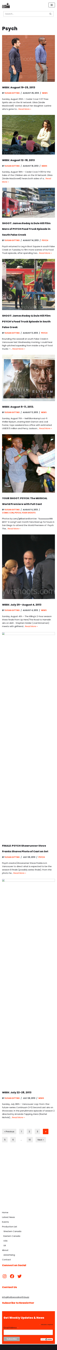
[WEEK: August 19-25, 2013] (28, 58)
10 (30, 1139)
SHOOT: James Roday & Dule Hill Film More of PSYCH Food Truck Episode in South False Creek (26, 228)
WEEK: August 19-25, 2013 (18, 87)
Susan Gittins (12, 93)
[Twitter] (19, 1276)
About (5, 1250)
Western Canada (12, 1231)
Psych (45, 240)
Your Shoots (29, 512)
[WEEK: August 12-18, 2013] (28, 135)
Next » (41, 1139)
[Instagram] (4, 1276)
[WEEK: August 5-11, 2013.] (28, 378)
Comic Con (8, 512)
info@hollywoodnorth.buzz (15, 1297)
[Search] (50, 14)
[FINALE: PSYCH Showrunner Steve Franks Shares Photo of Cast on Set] (28, 736)
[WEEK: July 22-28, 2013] (28, 983)
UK (4, 1245)
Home (5, 1212)
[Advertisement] (28, 1179)
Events (5, 1221)
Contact (6, 1259)
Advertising (9, 1254)
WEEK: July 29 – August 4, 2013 (21, 604)
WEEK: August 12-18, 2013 (18, 160)
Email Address (11, 1327)
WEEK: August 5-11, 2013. (18, 406)
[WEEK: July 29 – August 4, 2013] (28, 566)
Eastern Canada (11, 1236)
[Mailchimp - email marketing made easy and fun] (47, 1340)
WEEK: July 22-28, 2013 (16, 1092)
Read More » (25, 109)
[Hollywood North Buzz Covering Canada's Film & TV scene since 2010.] (6, 5)
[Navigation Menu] (51, 5)
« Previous (9, 1131)
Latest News (8, 1217)
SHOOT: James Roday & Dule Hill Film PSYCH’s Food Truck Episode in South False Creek (26, 321)
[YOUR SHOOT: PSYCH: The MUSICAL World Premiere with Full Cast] (28, 463)
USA (5, 1240)
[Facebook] (12, 1276)
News (45, 93)
